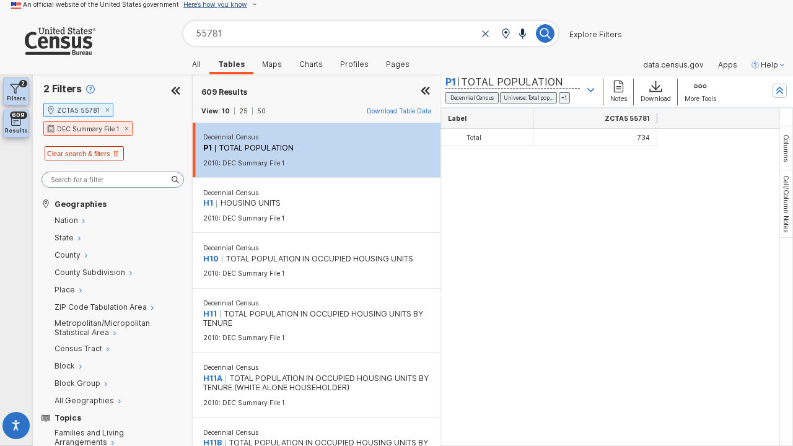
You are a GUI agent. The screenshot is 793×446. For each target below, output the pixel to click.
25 (243, 111)
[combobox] (370, 33)
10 (226, 111)
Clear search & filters (78, 153)
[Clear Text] (486, 34)
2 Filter (62, 89)
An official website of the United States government (101, 4)
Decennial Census (230, 137)
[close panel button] (426, 92)
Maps (272, 64)
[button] (505, 34)
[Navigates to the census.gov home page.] (47, 50)
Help (769, 65)
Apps (727, 65)
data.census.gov (673, 65)
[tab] (786, 148)
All (196, 64)
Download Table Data (399, 111)
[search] (113, 180)
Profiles (354, 64)
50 (261, 111)
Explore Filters (595, 34)
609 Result (224, 92)
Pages (398, 64)
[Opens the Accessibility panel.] (16, 427)
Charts (311, 64)
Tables (231, 64)
